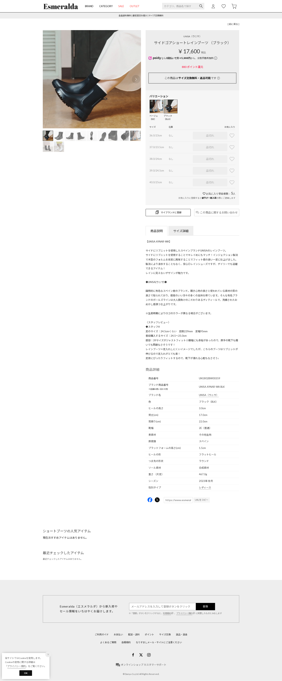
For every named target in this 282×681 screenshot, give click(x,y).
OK (25, 673)
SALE (121, 6)
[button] (136, 79)
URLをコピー (201, 499)
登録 (205, 606)
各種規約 (126, 642)
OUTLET (134, 6)
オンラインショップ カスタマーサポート (143, 664)
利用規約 (167, 613)
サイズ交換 (165, 634)
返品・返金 (181, 634)
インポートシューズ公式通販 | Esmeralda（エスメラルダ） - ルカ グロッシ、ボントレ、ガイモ (61, 6)
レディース (205, 487)
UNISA (192, 36)
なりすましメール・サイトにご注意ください (159, 642)
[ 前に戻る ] (233, 24)
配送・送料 (134, 634)
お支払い (118, 634)
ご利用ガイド (102, 634)
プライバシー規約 (184, 613)
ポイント (149, 634)
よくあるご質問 (108, 642)
